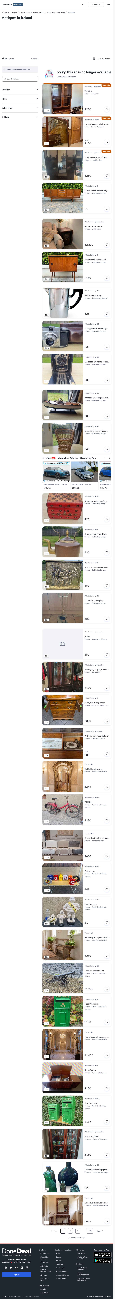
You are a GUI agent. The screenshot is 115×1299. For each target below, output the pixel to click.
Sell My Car (44, 1266)
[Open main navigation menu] (109, 4)
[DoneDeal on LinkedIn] (21, 1267)
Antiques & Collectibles (56, 12)
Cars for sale (45, 1253)
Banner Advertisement (83, 1274)
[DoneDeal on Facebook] (5, 1267)
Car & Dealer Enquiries (82, 1268)
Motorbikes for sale (44, 1258)
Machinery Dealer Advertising (84, 1279)
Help (58, 1253)
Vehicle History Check (45, 1270)
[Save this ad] (106, 109)
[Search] (5, 79)
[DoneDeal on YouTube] (16, 1267)
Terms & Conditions (31, 1297)
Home (14, 12)
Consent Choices (62, 1275)
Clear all (34, 58)
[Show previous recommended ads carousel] (105, 458)
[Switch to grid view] (93, 58)
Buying (58, 1257)
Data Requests (61, 1271)
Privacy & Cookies (14, 1297)
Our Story (81, 1253)
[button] (20, 89)
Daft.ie (43, 1289)
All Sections (25, 12)
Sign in (16, 1274)
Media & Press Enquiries (82, 1258)
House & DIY (38, 12)
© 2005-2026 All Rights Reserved (99, 1296)
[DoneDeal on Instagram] (27, 1267)
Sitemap (43, 1275)
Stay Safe (59, 1264)
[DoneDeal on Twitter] (11, 1267)
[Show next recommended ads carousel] (109, 458)
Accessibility (61, 1279)
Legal (4, 1297)
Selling (58, 1261)
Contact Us (60, 1268)
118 (89, 1231)
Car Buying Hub (44, 1279)
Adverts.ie (44, 1293)
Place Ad (96, 4)
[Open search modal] (83, 4)
